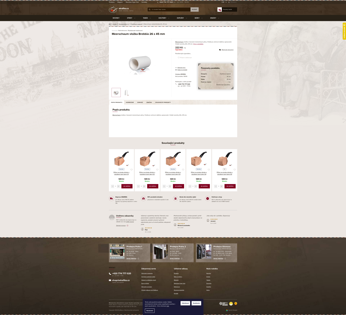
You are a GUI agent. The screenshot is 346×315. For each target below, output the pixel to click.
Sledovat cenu (181, 67)
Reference (177, 287)
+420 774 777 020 (184, 84)
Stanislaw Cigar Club (132, 2)
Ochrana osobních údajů (148, 277)
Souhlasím (196, 303)
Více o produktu (198, 44)
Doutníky (208, 283)
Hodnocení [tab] (130, 102)
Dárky (208, 290)
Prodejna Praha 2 (178, 246)
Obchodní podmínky (147, 273)
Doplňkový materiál (225, 74)
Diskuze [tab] (140, 102)
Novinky (208, 273)
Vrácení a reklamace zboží (148, 280)
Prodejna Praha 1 (134, 246)
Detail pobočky (131, 258)
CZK (223, 2)
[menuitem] (116, 18)
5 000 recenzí (130, 222)
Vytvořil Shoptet (232, 310)
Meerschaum (179, 42)
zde (168, 306)
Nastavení (149, 311)
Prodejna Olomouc (222, 246)
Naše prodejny (178, 277)
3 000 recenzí (225, 201)
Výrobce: (180, 74)
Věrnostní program (146, 287)
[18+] (224, 159)
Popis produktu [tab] (116, 102)
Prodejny (112, 2)
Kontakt (176, 293)
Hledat (194, 9)
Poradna (176, 273)
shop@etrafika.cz (121, 280)
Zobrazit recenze (121, 225)
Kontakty (144, 2)
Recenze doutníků (179, 290)
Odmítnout (185, 303)
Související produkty (163, 102)
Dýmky (208, 277)
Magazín (120, 2)
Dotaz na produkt (182, 70)
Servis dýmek (145, 283)
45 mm (229, 79)
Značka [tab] (149, 102)
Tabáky (208, 280)
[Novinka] (121, 159)
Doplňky (208, 287)
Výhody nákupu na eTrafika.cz (149, 290)
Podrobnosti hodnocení (135, 30)
